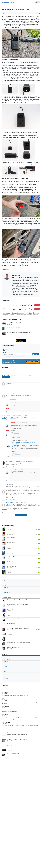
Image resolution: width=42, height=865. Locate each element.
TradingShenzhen (7, 592)
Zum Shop (37, 304)
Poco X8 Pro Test (10, 561)
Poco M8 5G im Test (10, 571)
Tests (5, 350)
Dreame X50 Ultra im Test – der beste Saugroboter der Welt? (17, 604)
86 (37, 548)
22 (37, 567)
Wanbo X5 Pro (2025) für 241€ (12, 748)
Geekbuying (6, 587)
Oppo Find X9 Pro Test (11, 537)
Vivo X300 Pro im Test (11, 532)
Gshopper (5, 590)
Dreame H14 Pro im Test (11, 623)
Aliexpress (5, 580)
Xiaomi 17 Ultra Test (10, 528)
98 (37, 529)
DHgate (5, 585)
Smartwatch (6, 673)
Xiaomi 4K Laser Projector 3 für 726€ (13, 753)
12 (39, 639)
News (5, 352)
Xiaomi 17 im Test (10, 547)
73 (37, 534)
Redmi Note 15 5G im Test (11, 566)
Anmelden (36, 354)
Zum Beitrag (26, 695)
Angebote (6, 349)
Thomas (17, 403)
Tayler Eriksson (18, 424)
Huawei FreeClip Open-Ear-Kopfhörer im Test (15, 647)
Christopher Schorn (19, 471)
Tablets (5, 668)
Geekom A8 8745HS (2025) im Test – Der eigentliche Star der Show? (19, 633)
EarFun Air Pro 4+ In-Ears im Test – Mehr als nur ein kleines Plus (18, 628)
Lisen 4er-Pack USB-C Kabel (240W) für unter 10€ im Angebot (17, 739)
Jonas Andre (9, 13)
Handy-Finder (6, 661)
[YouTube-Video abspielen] (21, 206)
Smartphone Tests (7, 659)
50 (37, 558)
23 (37, 572)
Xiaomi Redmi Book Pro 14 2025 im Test (14, 618)
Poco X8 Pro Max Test (11, 556)
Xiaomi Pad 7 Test (10, 609)
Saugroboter (6, 678)
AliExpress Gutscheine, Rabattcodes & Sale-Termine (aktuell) (17, 734)
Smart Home (6, 676)
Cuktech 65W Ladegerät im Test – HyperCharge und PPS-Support (18, 642)
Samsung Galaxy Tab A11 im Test (14, 327)
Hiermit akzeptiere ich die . (14, 356)
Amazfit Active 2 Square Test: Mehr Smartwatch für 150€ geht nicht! (19, 637)
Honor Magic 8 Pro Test (11, 542)
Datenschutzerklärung (19, 356)
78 (37, 562)
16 (37, 629)
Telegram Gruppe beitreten (33, 361)
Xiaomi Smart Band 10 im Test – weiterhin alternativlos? (17, 599)
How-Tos (5, 666)
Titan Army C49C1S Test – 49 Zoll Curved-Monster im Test (18, 332)
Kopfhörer (5, 671)
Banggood (5, 582)
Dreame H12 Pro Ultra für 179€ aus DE (13, 744)
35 (37, 543)
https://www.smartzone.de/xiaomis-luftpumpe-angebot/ (22, 426)
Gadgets (5, 664)
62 (37, 553)
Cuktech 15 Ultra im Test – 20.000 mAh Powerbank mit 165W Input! (19, 614)
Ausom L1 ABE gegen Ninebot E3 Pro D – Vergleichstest (18, 322)
